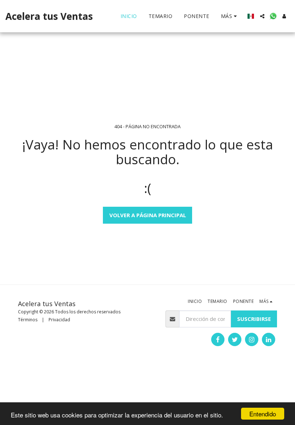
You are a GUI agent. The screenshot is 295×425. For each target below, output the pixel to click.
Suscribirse (254, 318)
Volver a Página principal (147, 215)
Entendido (262, 413)
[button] (262, 16)
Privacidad (59, 320)
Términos (27, 320)
